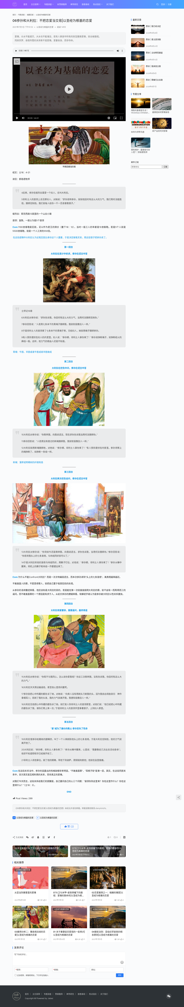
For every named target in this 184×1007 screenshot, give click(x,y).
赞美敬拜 (63, 4)
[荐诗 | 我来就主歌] (138, 69)
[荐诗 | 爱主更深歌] (138, 42)
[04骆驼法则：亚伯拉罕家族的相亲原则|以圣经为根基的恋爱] (108, 917)
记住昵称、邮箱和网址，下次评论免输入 (32, 975)
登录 (163, 4)
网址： (94, 969)
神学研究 (74, 4)
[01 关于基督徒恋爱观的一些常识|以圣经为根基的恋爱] (69, 917)
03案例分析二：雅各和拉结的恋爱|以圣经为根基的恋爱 (30, 933)
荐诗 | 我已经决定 (153, 26)
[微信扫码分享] (27, 837)
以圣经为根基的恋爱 (45, 27)
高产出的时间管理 (159, 131)
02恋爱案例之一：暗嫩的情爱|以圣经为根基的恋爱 (107, 894)
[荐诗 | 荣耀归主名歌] (138, 83)
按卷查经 (85, 4)
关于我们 (110, 4)
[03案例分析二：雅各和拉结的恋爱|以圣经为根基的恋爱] (30, 917)
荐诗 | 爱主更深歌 (153, 39)
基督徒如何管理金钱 (160, 112)
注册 (169, 4)
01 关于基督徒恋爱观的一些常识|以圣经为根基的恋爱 (69, 933)
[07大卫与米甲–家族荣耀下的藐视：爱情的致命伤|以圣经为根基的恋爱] (69, 877)
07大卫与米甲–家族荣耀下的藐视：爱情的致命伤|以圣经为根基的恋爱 (68, 894)
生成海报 (19, 837)
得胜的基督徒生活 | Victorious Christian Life (139, 111)
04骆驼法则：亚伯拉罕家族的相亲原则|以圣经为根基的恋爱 (107, 933)
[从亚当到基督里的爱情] (30, 877)
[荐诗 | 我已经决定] (138, 29)
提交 (119, 975)
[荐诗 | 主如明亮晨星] (138, 56)
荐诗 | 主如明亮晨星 (154, 52)
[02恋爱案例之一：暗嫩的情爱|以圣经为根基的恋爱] (108, 877)
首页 (25, 4)
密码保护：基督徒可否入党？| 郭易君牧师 (140, 151)
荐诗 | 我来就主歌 (153, 66)
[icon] (168, 996)
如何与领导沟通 (137, 132)
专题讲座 (48, 4)
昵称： (19, 969)
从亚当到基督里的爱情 (25, 892)
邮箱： (56, 969)
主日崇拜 (35, 4)
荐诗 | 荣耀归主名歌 (154, 80)
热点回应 (97, 4)
